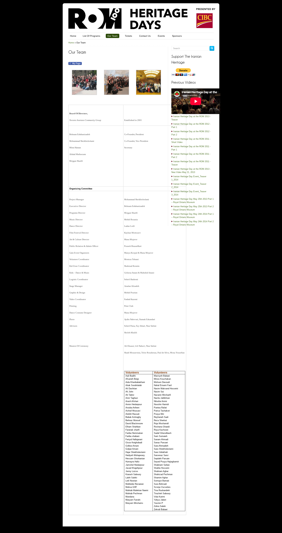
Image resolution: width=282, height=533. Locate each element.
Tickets (128, 36)
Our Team (112, 36)
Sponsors (177, 36)
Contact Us (145, 36)
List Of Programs (91, 36)
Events (161, 36)
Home (73, 36)
